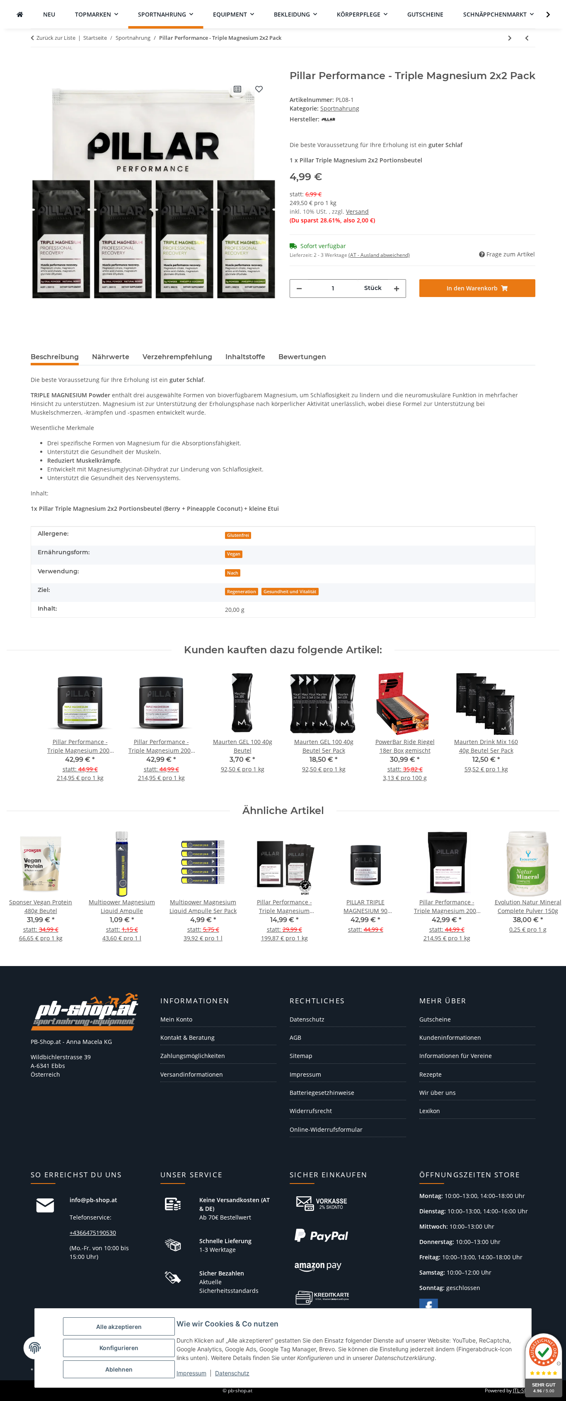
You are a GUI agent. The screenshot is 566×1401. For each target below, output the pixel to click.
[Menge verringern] (299, 288)
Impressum (191, 1373)
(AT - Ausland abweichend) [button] (379, 254)
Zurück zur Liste (55, 37)
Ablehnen (119, 1369)
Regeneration (241, 591)
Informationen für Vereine (455, 1056)
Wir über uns (437, 1093)
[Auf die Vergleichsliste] (237, 89)
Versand (357, 211)
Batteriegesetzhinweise (322, 1093)
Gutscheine (435, 1019)
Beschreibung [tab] (55, 357)
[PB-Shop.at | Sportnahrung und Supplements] (20, 14)
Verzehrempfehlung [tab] (177, 357)
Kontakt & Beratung (187, 1037)
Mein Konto (176, 1019)
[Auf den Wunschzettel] (259, 89)
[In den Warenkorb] (37, 65)
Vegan (233, 554)
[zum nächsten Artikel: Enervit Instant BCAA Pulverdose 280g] (509, 38)
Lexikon (429, 1111)
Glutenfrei (238, 535)
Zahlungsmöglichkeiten (192, 1056)
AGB (295, 1037)
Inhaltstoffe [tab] (245, 357)
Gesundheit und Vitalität (290, 591)
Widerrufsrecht (311, 1111)
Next (546, 891)
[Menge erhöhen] (396, 288)
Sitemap (301, 1056)
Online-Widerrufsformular (326, 1129)
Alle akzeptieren (119, 1326)
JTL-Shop (523, 1390)
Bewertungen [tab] (302, 357)
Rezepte (430, 1074)
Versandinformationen (191, 1074)
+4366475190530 (93, 1233)
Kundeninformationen (450, 1037)
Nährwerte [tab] (110, 357)
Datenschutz (232, 1373)
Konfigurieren (118, 1347)
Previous (20, 891)
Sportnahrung (339, 108)
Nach (232, 573)
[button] (543, 14)
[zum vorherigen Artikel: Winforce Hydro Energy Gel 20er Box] (526, 38)
